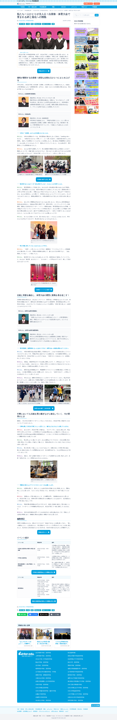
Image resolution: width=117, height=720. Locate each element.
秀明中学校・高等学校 (74, 665)
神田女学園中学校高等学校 (75, 656)
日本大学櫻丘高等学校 (42, 688)
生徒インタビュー (46, 24)
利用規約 (35, 711)
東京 (32, 24)
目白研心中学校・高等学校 (43, 700)
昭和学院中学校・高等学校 (43, 668)
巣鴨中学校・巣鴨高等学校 (43, 675)
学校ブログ (84, 7)
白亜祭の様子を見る (43, 179)
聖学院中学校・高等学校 (75, 675)
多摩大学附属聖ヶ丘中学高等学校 (45, 681)
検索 (97, 15)
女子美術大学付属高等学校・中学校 (46, 672)
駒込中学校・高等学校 (42, 662)
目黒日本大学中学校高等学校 (76, 697)
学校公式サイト (42, 71)
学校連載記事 (43, 7)
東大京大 (63, 7)
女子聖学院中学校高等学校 (75, 672)
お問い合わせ (54, 711)
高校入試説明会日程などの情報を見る (43, 601)
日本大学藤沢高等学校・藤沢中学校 (46, 691)
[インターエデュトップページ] (26, 654)
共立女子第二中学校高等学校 (26, 20)
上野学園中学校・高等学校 (43, 656)
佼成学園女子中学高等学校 (75, 659)
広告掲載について (27, 711)
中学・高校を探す (32, 7)
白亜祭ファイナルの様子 (43, 290)
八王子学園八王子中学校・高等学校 (78, 694)
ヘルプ (66, 711)
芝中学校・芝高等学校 (42, 665)
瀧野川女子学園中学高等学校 (76, 678)
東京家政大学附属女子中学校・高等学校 (79, 681)
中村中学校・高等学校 (42, 684)
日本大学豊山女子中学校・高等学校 (78, 688)
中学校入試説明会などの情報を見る (43, 572)
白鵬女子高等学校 (41, 694)
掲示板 (23, 7)
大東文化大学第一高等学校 (43, 678)
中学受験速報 (73, 709)
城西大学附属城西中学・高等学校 (77, 668)
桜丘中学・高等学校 (73, 662)
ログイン (97, 3)
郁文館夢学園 (71, 653)
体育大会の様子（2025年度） (42, 408)
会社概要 (19, 711)
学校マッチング (89, 3)
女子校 (27, 24)
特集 (53, 7)
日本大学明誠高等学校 (74, 691)
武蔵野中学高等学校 (41, 697)
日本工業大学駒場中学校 (75, 684)
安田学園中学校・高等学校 (75, 700)
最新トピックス (64, 709)
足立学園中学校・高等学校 (43, 653)
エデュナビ (74, 7)
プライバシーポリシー (44, 711)
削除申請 (61, 711)
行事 (53, 24)
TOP (18, 709)
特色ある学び (38, 24)
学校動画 (94, 7)
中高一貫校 (22, 24)
